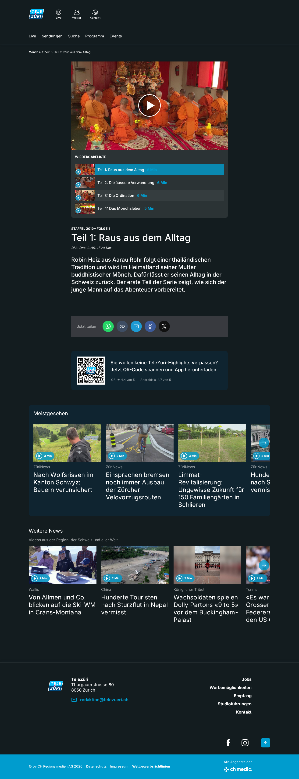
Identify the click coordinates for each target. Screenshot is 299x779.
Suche (74, 36)
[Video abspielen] (149, 105)
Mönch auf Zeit (39, 52)
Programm (94, 36)
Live (32, 36)
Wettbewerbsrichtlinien (151, 766)
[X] (164, 326)
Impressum (119, 766)
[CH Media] (238, 768)
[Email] (136, 326)
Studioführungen (235, 703)
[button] (122, 326)
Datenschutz (96, 766)
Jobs (247, 679)
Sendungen (52, 36)
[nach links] (35, 443)
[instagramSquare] (245, 742)
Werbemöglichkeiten (231, 687)
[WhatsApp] (108, 326)
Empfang (243, 695)
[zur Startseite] (36, 14)
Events (116, 36)
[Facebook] (150, 326)
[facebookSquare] (228, 742)
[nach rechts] (264, 443)
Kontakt (244, 712)
